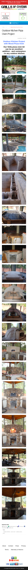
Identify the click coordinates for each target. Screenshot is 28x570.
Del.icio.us (21, 526)
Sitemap (22, 568)
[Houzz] (15, 557)
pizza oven (13, 531)
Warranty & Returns (17, 549)
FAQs (17, 546)
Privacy (23, 546)
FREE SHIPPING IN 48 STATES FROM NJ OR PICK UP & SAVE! (14, 2)
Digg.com (5, 526)
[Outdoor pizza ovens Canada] (14, 559)
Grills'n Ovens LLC (16, 568)
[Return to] (7, 27)
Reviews (0, 257)
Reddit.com (10, 527)
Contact (10, 546)
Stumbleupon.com (13, 526)
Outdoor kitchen (7, 531)
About (4, 546)
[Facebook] (12, 557)
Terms (7, 549)
